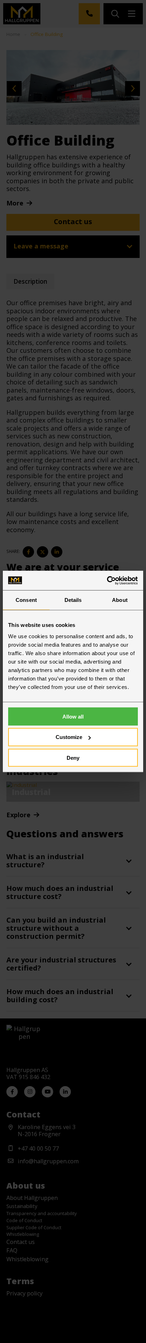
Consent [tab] (26, 600)
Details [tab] (73, 600)
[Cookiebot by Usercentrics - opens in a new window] (107, 580)
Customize (69, 737)
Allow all (73, 716)
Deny (73, 758)
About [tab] (120, 600)
